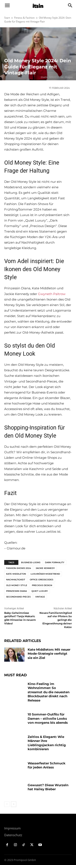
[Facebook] (7, 845)
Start (7, 17)
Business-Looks (30, 562)
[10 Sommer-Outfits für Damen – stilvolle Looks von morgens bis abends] (14, 719)
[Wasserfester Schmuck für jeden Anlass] (14, 768)
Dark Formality (54, 562)
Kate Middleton (16, 574)
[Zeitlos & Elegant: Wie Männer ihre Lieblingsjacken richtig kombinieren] (14, 742)
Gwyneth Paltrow (51, 294)
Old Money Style (16, 585)
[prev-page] (7, 804)
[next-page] (13, 804)
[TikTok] (24, 845)
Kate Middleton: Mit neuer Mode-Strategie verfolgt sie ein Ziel (49, 653)
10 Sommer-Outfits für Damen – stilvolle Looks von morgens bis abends (48, 718)
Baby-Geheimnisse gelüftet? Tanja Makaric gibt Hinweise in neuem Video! (20, 618)
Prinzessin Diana (16, 591)
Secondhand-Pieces (18, 596)
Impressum (12, 828)
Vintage (40, 596)
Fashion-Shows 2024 (18, 568)
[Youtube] (40, 845)
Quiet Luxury (39, 591)
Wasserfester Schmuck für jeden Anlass (46, 765)
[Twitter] (32, 845)
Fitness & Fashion (24, 17)
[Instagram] (15, 845)
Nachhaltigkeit (15, 579)
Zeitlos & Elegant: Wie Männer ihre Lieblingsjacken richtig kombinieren (47, 743)
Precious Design (42, 585)
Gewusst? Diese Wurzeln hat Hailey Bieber (48, 787)
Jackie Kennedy (45, 568)
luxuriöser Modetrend (45, 574)
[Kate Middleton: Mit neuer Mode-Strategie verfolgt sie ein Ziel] (14, 654)
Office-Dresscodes (41, 579)
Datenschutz (13, 835)
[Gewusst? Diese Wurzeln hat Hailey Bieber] (14, 790)
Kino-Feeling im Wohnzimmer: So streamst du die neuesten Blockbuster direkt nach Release (48, 692)
